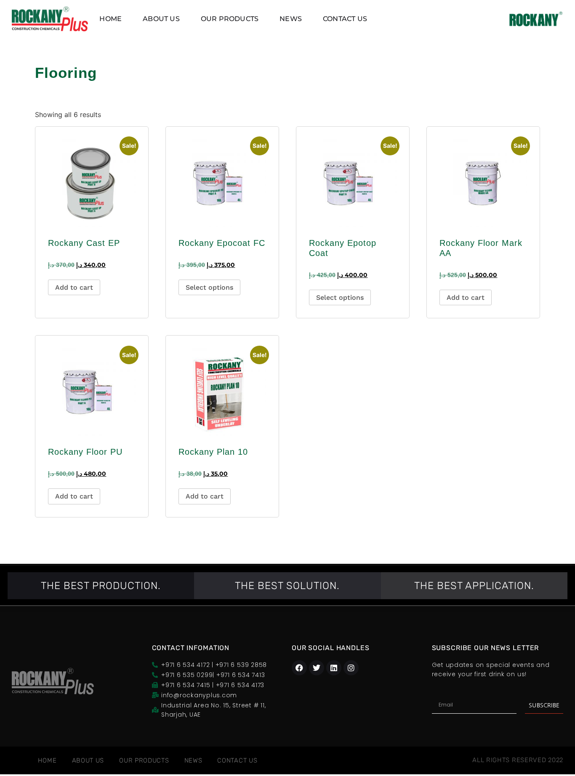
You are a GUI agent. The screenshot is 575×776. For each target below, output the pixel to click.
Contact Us (345, 19)
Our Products (229, 19)
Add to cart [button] (74, 287)
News (291, 19)
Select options (209, 287)
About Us (161, 19)
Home (110, 19)
